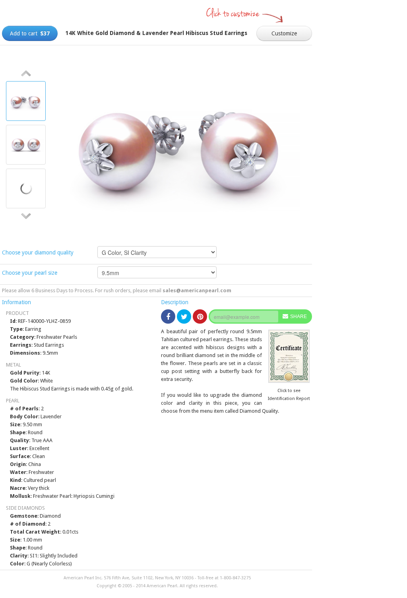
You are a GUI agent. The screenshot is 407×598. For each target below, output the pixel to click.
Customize (284, 33)
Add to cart (30, 33)
